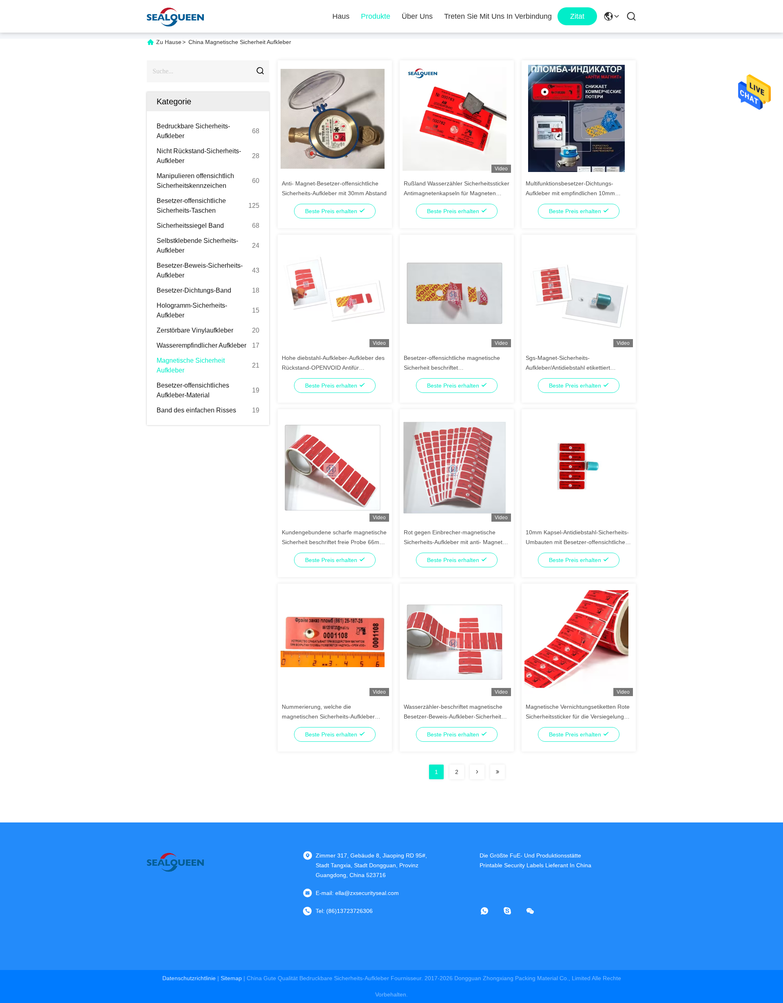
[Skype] (513, 911)
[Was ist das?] (490, 911)
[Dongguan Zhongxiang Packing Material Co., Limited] (175, 16)
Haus (340, 16)
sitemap (231, 978)
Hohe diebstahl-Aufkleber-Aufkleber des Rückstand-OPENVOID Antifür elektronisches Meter (333, 368)
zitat (577, 16)
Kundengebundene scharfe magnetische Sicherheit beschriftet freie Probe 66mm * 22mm (335, 542)
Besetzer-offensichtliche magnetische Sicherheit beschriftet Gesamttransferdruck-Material (452, 368)
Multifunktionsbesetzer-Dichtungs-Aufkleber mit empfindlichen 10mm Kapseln (570, 193)
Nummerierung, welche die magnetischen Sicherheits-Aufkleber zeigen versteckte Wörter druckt (328, 716)
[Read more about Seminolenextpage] (477, 772)
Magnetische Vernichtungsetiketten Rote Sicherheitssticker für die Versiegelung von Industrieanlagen (578, 716)
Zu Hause (168, 42)
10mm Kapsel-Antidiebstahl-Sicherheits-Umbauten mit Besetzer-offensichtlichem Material (578, 542)
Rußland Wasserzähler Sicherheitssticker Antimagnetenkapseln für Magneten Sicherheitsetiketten (456, 193)
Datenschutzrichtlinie (189, 978)
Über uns (417, 16)
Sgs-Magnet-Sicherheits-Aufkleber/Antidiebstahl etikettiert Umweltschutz (568, 368)
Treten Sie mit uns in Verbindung (498, 16)
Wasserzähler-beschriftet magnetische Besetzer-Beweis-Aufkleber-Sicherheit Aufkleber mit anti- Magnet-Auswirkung (454, 716)
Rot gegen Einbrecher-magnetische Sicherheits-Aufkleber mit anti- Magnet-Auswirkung (454, 542)
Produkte (375, 16)
